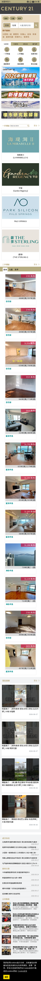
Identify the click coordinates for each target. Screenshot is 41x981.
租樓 (14, 25)
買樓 (7, 25)
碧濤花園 (9, 36)
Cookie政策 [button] (22, 971)
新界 (19, 18)
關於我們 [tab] (35, 44)
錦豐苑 (16, 34)
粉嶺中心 (18, 36)
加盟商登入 (6, 1)
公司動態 (6, 899)
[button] (38, 77)
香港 (5, 18)
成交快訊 (6, 838)
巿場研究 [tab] (15, 44)
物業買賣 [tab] (6, 44)
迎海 (29, 34)
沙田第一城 (7, 34)
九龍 (12, 18)
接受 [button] (6, 977)
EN (36, 1)
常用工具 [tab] (25, 44)
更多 (36, 125)
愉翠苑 (26, 36)
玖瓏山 (23, 34)
